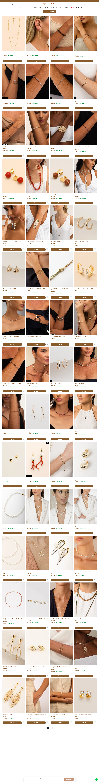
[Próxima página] (53, 728)
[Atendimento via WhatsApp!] (96, 779)
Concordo (68, 779)
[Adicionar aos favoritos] (23, 61)
